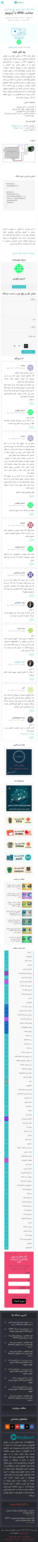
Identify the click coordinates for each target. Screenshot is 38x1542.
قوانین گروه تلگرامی (14, 1537)
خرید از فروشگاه (16, 126)
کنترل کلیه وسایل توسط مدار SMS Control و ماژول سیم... (14, 930)
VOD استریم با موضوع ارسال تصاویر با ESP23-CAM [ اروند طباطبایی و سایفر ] (19, 1519)
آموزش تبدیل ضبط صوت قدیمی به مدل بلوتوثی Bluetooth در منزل (20, 1323)
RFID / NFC (30, 9)
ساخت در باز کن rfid (27, 734)
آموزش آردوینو (20, 9)
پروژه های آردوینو (9, 9)
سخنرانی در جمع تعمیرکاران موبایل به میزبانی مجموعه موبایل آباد (20, 1511)
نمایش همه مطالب (19, 287)
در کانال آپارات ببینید (19, 1504)
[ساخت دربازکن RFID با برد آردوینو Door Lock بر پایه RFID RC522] (26, 895)
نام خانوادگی (24, 1288)
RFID (19, 253)
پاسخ (31, 403)
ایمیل (32, 327)
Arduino (31, 253)
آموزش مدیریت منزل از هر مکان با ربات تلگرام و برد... (14, 886)
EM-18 (25, 253)
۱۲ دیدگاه (22, 18)
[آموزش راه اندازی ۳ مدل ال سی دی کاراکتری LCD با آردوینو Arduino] (26, 939)
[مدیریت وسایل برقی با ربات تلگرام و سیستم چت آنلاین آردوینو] (26, 922)
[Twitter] (22, 1426)
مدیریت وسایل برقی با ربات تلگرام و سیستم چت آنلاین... (14, 921)
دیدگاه (33, 299)
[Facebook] (32, 1426)
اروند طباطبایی (19, 662)
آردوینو (14, 253)
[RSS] (7, 1426)
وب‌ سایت (31, 336)
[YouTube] (17, 1426)
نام (33, 319)
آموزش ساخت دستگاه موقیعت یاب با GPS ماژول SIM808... (14, 904)
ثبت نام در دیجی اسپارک (12, 1539)
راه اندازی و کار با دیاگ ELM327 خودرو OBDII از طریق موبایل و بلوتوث (21, 1330)
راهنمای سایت (26, 1537)
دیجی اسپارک (23, 1533)
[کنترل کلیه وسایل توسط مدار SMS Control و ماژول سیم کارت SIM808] (26, 930)
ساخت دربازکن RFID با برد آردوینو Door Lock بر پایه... (13, 895)
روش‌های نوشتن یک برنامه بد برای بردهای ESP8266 (20, 1337)
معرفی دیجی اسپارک (28, 1539)
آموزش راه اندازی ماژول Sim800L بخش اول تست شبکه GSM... (13, 913)
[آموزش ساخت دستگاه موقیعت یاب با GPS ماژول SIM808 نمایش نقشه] (26, 904)
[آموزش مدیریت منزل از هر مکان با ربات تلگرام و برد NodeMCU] (26, 886)
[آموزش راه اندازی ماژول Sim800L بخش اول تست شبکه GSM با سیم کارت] (26, 913)
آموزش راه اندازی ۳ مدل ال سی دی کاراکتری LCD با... (15, 939)
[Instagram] (27, 1426)
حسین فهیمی (9, 18)
